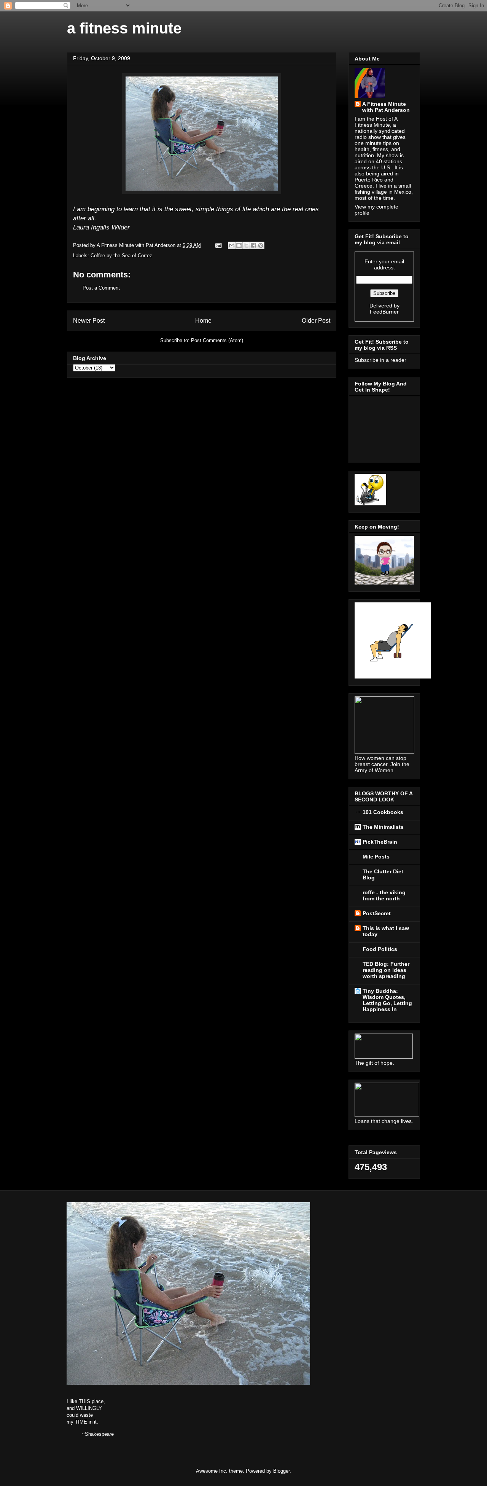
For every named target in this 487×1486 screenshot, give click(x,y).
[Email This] (232, 245)
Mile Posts (376, 857)
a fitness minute (124, 28)
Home (203, 320)
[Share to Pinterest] (260, 245)
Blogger (281, 1471)
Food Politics (380, 949)
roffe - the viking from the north (384, 895)
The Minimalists (383, 827)
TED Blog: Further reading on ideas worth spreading (386, 970)
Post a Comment (101, 288)
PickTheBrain (380, 842)
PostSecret (377, 913)
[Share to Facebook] (253, 245)
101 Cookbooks (383, 812)
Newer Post (89, 320)
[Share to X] (246, 245)
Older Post (316, 320)
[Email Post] (217, 245)
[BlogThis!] (239, 245)
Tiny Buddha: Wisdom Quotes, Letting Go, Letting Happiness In (387, 1000)
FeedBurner (384, 312)
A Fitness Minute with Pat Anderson (386, 107)
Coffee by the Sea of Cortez (121, 255)
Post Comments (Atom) (217, 340)
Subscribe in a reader (380, 360)
